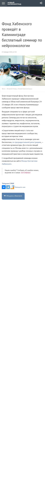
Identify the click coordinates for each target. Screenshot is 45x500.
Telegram (5, 183)
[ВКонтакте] (4, 187)
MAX (12, 183)
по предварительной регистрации (26, 142)
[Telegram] (8, 187)
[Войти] (41, 3)
